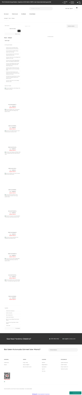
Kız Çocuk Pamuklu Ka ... (12, 211)
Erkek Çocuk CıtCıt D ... (13, 168)
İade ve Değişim (26, 364)
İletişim (5, 364)
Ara (19, 30)
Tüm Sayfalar (17, 328)
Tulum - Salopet (12, 18)
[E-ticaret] (40, 394)
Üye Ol (43, 369)
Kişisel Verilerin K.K (64, 366)
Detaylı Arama (17, 33)
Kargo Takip (25, 362)
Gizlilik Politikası (64, 364)
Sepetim (43, 362)
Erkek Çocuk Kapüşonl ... (12, 232)
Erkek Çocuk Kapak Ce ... (12, 253)
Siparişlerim (44, 366)
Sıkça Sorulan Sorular (27, 366)
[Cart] (76, 8)
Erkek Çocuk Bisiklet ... (13, 125)
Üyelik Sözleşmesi (64, 362)
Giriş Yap (43, 371)
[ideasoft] (34, 394)
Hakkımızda (6, 362)
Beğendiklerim (44, 364)
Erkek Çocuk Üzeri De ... (12, 147)
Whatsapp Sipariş (76, 392)
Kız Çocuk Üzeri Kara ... (12, 274)
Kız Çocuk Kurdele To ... (12, 104)
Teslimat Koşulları (64, 369)
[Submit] (75, 350)
